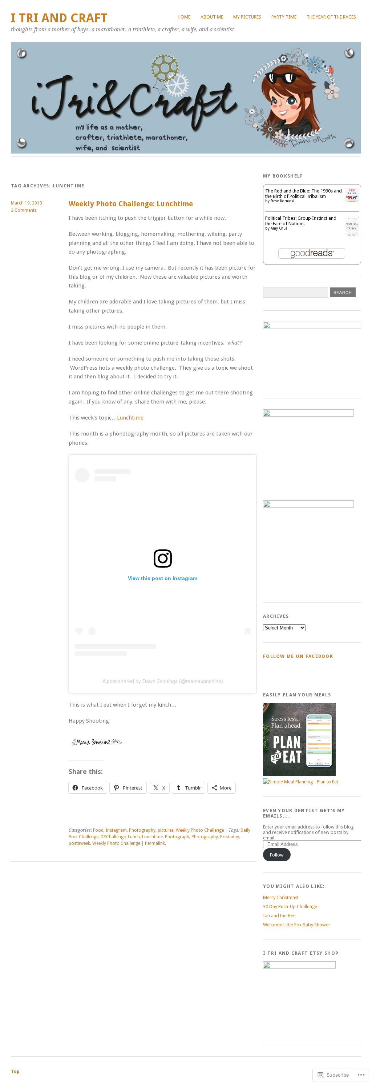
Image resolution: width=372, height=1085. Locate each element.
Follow (277, 855)
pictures (166, 830)
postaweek (79, 843)
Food (98, 830)
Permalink (155, 843)
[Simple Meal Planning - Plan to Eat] (299, 774)
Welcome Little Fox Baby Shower (296, 924)
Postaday (229, 836)
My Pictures (247, 17)
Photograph (177, 836)
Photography (142, 830)
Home (184, 17)
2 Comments (24, 210)
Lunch (134, 836)
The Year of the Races (331, 17)
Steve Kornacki (282, 201)
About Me (212, 17)
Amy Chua (279, 228)
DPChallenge (113, 836)
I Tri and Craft (59, 18)
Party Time (283, 17)
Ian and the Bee (279, 915)
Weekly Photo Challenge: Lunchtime (131, 204)
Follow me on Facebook (298, 656)
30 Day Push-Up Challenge (290, 906)
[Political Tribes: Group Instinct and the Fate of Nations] (352, 235)
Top (15, 1071)
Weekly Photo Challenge (200, 830)
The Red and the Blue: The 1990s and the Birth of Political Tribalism (303, 193)
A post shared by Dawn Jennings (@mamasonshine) (162, 681)
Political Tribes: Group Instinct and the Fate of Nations (300, 220)
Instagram (116, 830)
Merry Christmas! (280, 897)
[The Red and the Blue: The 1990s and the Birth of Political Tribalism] (352, 200)
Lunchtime (130, 417)
